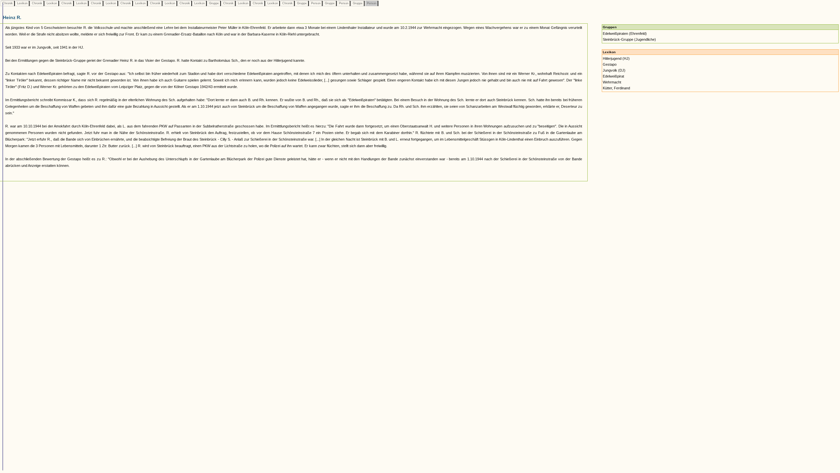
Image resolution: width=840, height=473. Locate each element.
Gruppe (214, 3)
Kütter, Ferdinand (616, 88)
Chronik (7, 3)
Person (316, 3)
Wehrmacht (612, 82)
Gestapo (610, 64)
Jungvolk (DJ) (614, 70)
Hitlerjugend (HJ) (616, 58)
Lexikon (22, 3)
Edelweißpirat (613, 76)
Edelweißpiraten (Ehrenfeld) (625, 33)
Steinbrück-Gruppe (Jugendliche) (629, 39)
